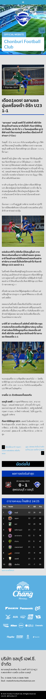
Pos (4, 507)
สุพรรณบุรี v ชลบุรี (23, 489)
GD (34, 507)
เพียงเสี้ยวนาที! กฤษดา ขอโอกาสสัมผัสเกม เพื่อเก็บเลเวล (11, 450)
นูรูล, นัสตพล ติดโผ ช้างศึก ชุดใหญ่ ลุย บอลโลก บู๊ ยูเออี (34, 448)
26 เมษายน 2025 (23, 481)
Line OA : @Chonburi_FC (9, 696)
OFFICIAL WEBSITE (14, 34)
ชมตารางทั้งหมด (8, 570)
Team (10, 507)
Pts (40, 507)
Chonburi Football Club (22, 44)
